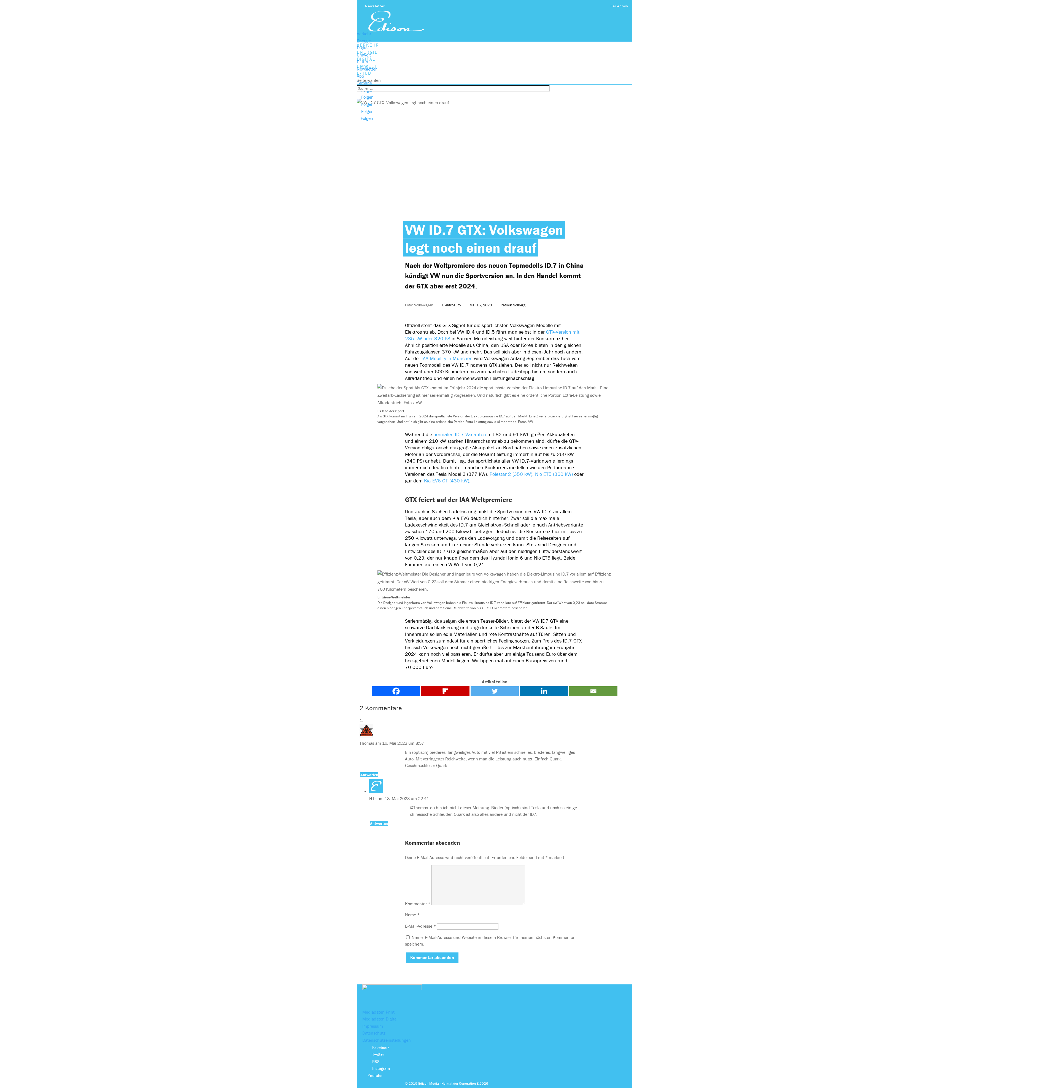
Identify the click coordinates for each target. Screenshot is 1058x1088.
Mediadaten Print (378, 1012)
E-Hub (362, 61)
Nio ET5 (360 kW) (554, 474)
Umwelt (364, 55)
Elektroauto (451, 305)
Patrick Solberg (513, 305)
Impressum (372, 1026)
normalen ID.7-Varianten (459, 434)
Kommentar (417, 903)
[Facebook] (396, 691)
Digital (363, 47)
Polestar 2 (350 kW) (511, 474)
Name (412, 914)
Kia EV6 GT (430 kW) (446, 480)
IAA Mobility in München (448, 358)
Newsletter (375, 6)
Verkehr (364, 33)
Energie (364, 41)
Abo (360, 76)
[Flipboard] (445, 691)
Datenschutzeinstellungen (386, 1040)
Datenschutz (373, 1033)
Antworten (369, 774)
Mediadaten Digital (380, 1019)
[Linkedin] (544, 691)
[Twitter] (495, 691)
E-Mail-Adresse (420, 926)
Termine (364, 83)
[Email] (593, 691)
